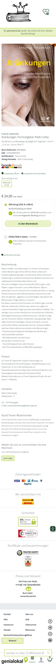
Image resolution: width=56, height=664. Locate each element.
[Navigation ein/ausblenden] (41, 660)
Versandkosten (33, 584)
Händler (7, 630)
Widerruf (12, 640)
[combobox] (24, 653)
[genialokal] (15, 660)
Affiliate (28, 635)
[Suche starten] (48, 653)
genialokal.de (13, 30)
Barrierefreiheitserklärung (13, 635)
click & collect (21, 212)
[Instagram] (50, 634)
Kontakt (7, 614)
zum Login (8, 458)
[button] (32, 660)
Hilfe (6, 619)
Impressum (8, 624)
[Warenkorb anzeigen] (50, 661)
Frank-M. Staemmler (10, 133)
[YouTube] (50, 640)
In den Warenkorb (28, 223)
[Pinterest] (50, 628)
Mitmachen (30, 630)
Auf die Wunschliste (11, 255)
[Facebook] (50, 621)
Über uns (29, 614)
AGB (27, 619)
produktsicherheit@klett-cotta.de (22, 405)
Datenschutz (30, 624)
